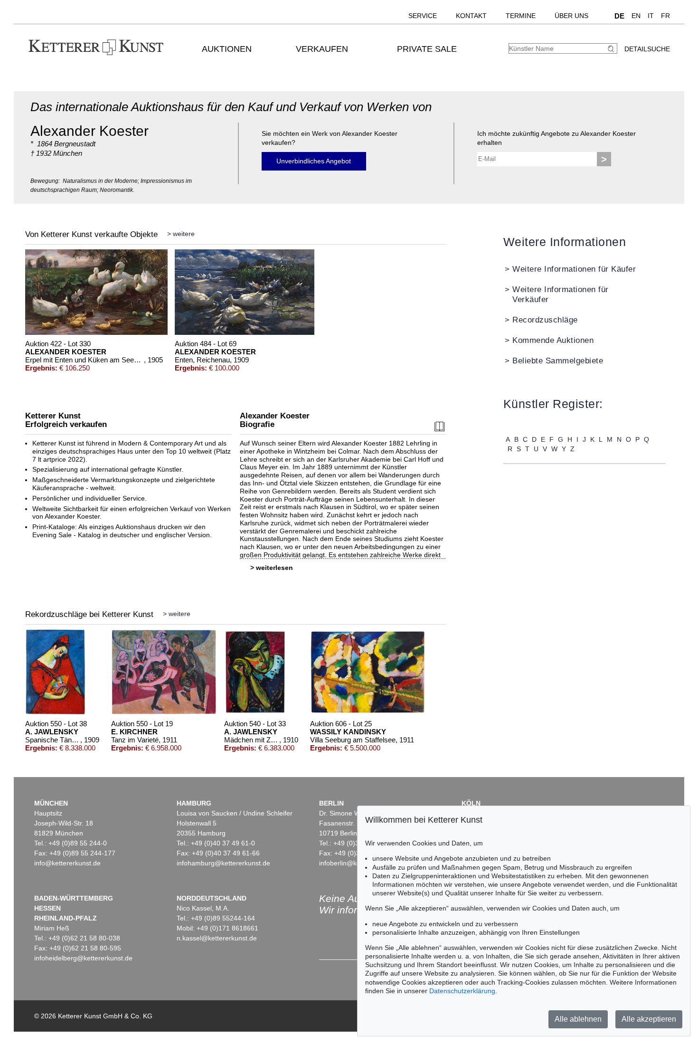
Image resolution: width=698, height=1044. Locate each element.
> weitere (181, 233)
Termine (521, 15)
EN (636, 15)
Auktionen (227, 49)
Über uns (571, 15)
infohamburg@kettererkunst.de (223, 863)
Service (422, 15)
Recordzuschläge (545, 319)
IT (651, 15)
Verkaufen (322, 49)
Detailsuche (647, 49)
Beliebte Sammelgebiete (557, 360)
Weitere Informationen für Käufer (574, 269)
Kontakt (471, 15)
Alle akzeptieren (649, 1019)
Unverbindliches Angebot (313, 161)
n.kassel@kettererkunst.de (217, 938)
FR (665, 15)
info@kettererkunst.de (67, 863)
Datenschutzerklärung (462, 991)
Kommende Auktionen (553, 340)
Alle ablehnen (578, 1019)
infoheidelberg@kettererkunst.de (83, 958)
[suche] (612, 48)
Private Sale (427, 49)
